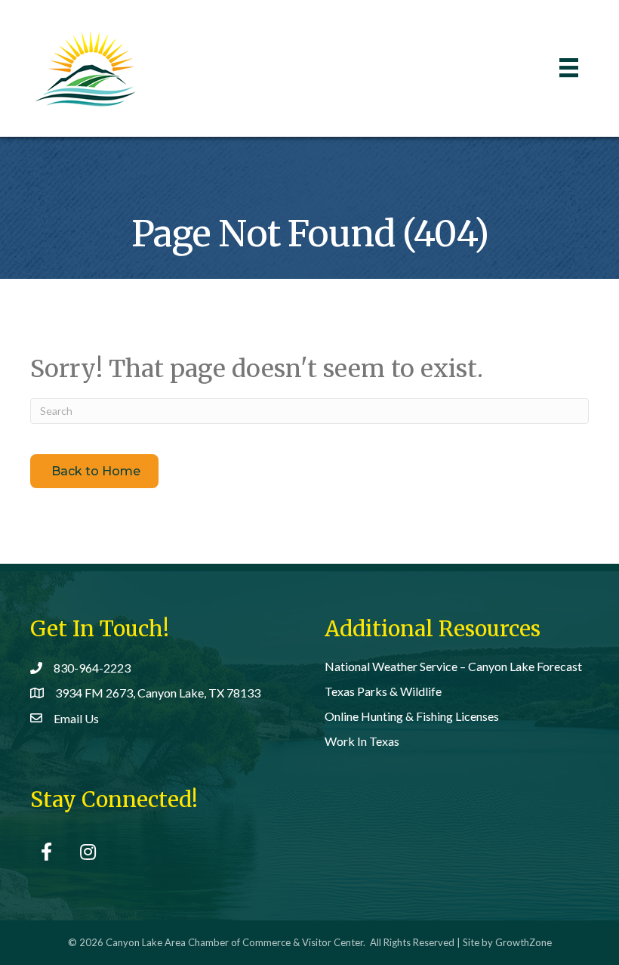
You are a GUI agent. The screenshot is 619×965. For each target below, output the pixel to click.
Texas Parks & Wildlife (383, 691)
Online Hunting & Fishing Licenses (412, 716)
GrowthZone (523, 942)
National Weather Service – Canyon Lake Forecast (453, 666)
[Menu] (569, 68)
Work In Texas (362, 741)
